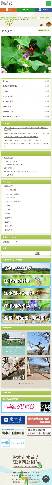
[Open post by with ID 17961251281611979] (13, 343)
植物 (6, 218)
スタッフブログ (9, 194)
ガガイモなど (8, 158)
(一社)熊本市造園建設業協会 (31, 482)
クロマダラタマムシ (10, 161)
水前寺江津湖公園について (13, 86)
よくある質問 (8, 101)
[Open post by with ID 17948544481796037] (13, 368)
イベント (8, 197)
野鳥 (6, 230)
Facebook (45, 9)
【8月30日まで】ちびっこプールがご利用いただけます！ (22, 140)
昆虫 (6, 209)
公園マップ (7, 106)
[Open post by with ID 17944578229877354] (38, 368)
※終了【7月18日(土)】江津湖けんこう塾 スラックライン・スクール (26, 145)
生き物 (7, 226)
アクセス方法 (8, 96)
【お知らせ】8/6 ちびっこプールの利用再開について (21, 137)
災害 (6, 222)
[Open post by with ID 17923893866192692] (38, 343)
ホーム (5, 81)
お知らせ (6, 91)
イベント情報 (8, 190)
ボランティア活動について (13, 117)
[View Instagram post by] (23, 353)
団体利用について (9, 111)
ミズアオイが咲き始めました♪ (13, 165)
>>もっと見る (8, 175)
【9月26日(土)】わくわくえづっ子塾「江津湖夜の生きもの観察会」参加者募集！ (26, 129)
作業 (6, 205)
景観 (6, 214)
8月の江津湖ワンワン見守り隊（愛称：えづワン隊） (21, 171)
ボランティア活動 (11, 201)
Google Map (26, 478)
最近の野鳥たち (9, 168)
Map (27, 9)
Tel (10, 9)
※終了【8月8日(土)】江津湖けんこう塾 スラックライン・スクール (26, 133)
